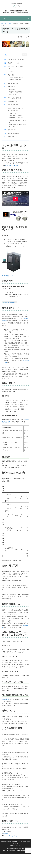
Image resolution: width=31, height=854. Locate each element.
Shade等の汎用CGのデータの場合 (17, 121)
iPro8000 (11, 71)
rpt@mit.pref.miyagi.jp (11, 165)
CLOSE (24, 54)
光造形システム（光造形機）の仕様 (17, 67)
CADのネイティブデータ (16, 115)
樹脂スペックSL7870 (10, 302)
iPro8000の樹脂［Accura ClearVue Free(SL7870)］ (16, 78)
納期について (12, 130)
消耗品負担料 (12, 94)
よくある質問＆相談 (13, 133)
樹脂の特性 (11, 75)
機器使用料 (12, 89)
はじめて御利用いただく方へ (16, 59)
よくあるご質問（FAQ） (17, 3)
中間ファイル (12, 113)
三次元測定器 (5, 699)
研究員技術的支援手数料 (15, 92)
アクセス (17, 5)
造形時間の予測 (12, 101)
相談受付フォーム (8, 833)
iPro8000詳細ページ (7, 276)
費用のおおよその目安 (14, 98)
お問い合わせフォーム (15, 845)
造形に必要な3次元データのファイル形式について (16, 109)
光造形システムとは (13, 63)
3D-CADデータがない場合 (16, 118)
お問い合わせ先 (12, 137)
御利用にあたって (13, 83)
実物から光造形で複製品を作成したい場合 (17, 125)
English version (17, 6)
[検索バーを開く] (28, 18)
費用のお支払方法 (13, 105)
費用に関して (12, 87)
